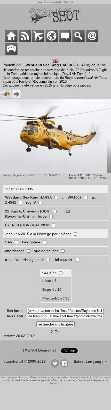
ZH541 (10, 202)
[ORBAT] (38, 41)
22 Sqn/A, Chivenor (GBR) (28, 211)
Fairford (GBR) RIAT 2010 (27, 225)
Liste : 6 (49, 281)
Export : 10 (51, 289)
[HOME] (11, 41)
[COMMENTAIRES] (65, 41)
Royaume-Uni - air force (26, 216)
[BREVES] (25, 41)
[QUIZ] (11, 54)
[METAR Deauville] (39, 350)
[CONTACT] (92, 41)
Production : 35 (55, 298)
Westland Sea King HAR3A (28, 197)
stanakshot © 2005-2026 (24, 361)
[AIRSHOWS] (51, 41)
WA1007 (75, 197)
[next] (10, 97)
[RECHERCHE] (78, 41)
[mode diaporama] (55, 171)
